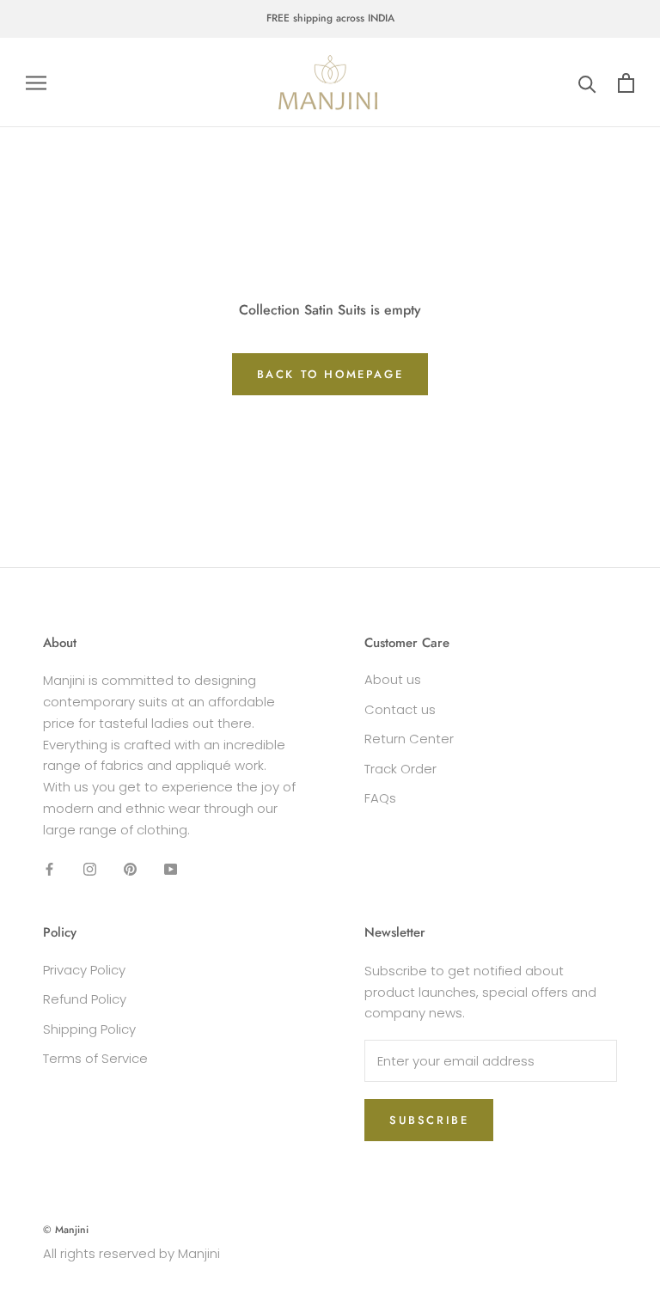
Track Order (400, 769)
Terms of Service (95, 1058)
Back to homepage (330, 374)
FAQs (380, 798)
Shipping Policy (89, 1029)
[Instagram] (89, 868)
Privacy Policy (84, 970)
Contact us (400, 709)
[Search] (587, 83)
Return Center (409, 739)
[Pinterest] (130, 868)
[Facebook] (49, 868)
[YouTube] (170, 868)
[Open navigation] (36, 82)
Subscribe (428, 1120)
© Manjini (66, 1229)
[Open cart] (626, 83)
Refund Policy (84, 999)
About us (392, 679)
